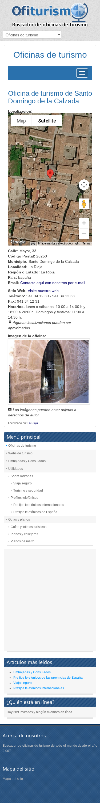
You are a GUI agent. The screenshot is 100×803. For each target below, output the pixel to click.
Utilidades (15, 469)
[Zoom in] (84, 223)
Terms (86, 243)
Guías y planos (19, 519)
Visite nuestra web (43, 291)
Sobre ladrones (22, 476)
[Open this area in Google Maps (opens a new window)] (18, 242)
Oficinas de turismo (22, 445)
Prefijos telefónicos (24, 498)
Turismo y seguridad (28, 490)
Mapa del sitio (13, 779)
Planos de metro (22, 541)
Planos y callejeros (24, 534)
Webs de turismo (20, 453)
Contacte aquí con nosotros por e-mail (52, 283)
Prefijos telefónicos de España (35, 512)
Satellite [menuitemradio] (47, 121)
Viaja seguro (22, 483)
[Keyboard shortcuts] (33, 244)
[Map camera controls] (84, 184)
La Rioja (32, 423)
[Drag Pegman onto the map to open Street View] (84, 203)
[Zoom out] (84, 234)
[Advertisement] (50, 601)
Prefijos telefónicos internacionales (38, 505)
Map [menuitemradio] (21, 121)
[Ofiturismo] (50, 14)
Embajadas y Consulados (27, 461)
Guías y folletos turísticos (28, 527)
